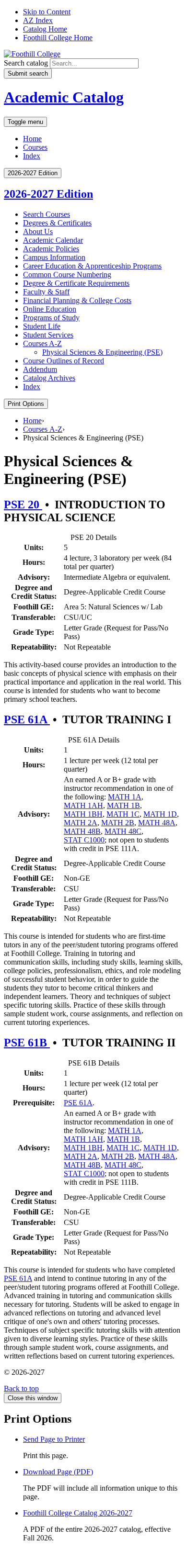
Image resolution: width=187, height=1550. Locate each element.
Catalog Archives (49, 378)
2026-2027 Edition (48, 194)
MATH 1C (123, 814)
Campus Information (54, 257)
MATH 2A (80, 823)
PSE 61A (27, 719)
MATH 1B (123, 805)
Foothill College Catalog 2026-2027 (77, 1513)
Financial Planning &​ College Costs (77, 300)
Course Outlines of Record (63, 361)
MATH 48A (156, 823)
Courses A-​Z (42, 343)
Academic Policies (51, 249)
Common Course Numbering (67, 274)
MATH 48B (82, 831)
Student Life (41, 326)
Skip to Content (46, 12)
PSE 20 (23, 504)
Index (31, 156)
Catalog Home (45, 29)
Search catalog (26, 63)
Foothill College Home (58, 38)
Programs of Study (51, 318)
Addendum (40, 369)
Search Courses (46, 214)
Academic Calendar (53, 240)
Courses (35, 147)
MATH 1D (160, 814)
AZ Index (38, 20)
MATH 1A (124, 797)
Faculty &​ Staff (46, 292)
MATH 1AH (83, 805)
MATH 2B (117, 823)
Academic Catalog (64, 97)
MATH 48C (123, 831)
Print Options (26, 403)
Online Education (49, 309)
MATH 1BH (83, 814)
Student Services (48, 335)
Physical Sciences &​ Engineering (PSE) (102, 352)
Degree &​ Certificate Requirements (76, 283)
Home (32, 139)
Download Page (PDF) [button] (58, 1472)
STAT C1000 (84, 840)
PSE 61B (27, 1042)
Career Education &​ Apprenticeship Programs (92, 266)
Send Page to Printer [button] (54, 1439)
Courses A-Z (42, 429)
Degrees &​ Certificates (57, 223)
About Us (38, 231)
